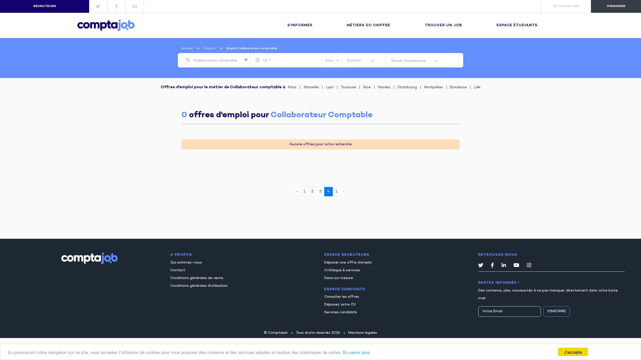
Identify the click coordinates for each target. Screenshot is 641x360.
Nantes (384, 87)
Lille (477, 87)
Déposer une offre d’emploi (348, 262)
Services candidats (340, 312)
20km (330, 60)
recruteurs (44, 6)
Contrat (354, 60)
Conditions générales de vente (196, 278)
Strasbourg (407, 87)
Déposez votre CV (340, 304)
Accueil (187, 48)
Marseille (311, 87)
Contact (177, 270)
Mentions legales (362, 333)
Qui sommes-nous (186, 262)
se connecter (566, 6)
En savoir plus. (357, 352)
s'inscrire (616, 6)
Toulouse (348, 87)
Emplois (210, 48)
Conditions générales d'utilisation (199, 286)
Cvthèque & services (342, 270)
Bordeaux (458, 87)
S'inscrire (556, 311)
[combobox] (217, 60)
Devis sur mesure (338, 278)
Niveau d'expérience (409, 61)
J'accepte (573, 352)
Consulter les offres (341, 297)
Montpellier (433, 87)
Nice (367, 87)
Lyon (330, 87)
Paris (292, 87)
